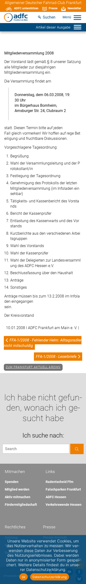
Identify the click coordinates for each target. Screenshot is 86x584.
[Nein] (80, 559)
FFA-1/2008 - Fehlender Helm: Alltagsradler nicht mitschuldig (42, 343)
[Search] (77, 449)
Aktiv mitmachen (17, 497)
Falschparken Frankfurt (63, 489)
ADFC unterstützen (26, 8)
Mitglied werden (17, 489)
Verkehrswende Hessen (63, 504)
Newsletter (74, 8)
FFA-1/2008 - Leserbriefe (56, 356)
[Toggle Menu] (77, 17)
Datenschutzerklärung (49, 577)
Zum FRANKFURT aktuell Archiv (33, 367)
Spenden (11, 482)
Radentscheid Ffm (59, 482)
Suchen (49, 17)
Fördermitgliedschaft (21, 504)
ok (24, 577)
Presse (53, 8)
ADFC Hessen (56, 497)
